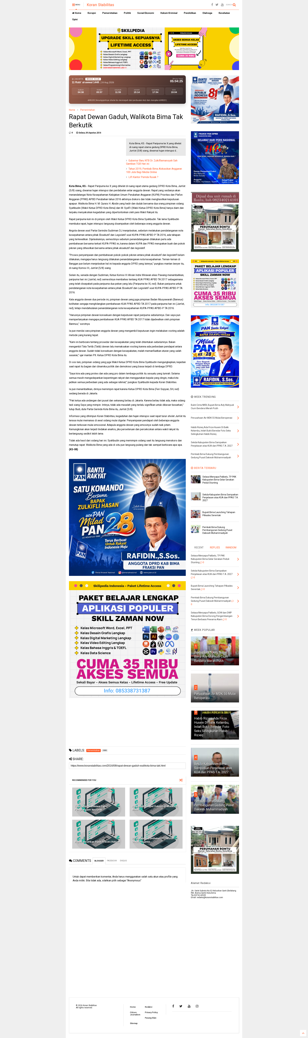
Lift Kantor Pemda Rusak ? (143, 177)
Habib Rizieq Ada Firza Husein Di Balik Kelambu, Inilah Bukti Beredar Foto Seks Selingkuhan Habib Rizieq (211, 726)
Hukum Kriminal (168, 13)
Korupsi (92, 13)
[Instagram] (197, 1006)
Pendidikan (190, 13)
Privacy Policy (151, 1012)
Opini (75, 19)
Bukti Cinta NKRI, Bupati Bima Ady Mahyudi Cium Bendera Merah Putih (211, 657)
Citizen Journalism (135, 1013)
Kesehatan (224, 13)
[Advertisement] (93, 158)
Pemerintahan (109, 13)
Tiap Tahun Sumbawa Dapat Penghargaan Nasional (91, 808)
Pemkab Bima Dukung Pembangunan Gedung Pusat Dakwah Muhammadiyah (217, 530)
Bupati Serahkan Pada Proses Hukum (97, 841)
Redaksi (148, 1007)
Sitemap (133, 1023)
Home (77, 13)
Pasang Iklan (150, 1018)
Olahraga (207, 13)
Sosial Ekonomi (145, 13)
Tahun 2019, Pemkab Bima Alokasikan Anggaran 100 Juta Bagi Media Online (154, 170)
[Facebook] (212, 4)
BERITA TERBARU (204, 468)
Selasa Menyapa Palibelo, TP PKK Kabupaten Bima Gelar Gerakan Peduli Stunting (219, 479)
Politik (127, 13)
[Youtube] (222, 4)
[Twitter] (216, 4)
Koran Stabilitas (100, 5)
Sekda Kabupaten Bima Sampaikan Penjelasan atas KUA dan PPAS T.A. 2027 (220, 497)
